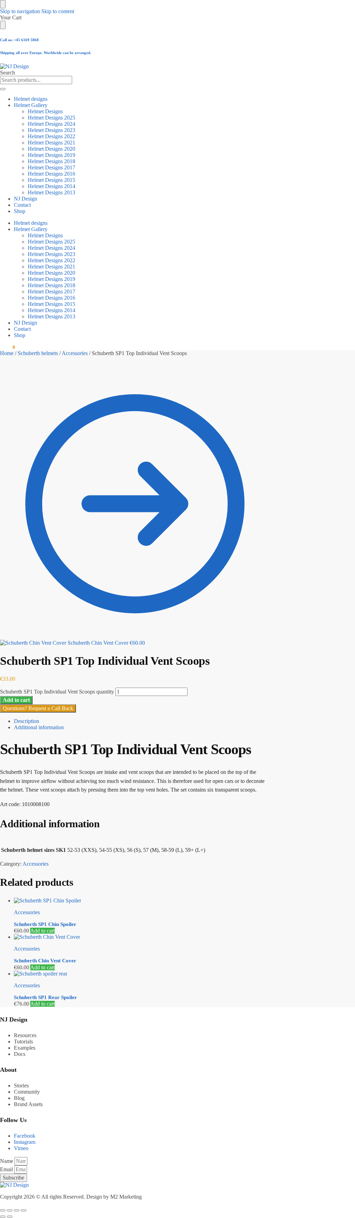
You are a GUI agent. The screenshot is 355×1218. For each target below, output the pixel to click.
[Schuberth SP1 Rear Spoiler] (142, 974)
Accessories (75, 353)
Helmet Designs (45, 111)
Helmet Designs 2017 (51, 167)
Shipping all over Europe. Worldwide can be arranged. (45, 53)
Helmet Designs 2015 (51, 180)
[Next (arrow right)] (9, 1217)
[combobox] (36, 80)
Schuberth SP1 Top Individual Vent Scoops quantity (57, 692)
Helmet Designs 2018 (51, 161)
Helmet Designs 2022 (51, 136)
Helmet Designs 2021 (51, 142)
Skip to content (57, 11)
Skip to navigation (20, 11)
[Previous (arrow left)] (3, 1217)
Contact (22, 205)
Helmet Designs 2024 (51, 124)
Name (7, 1161)
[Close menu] (3, 4)
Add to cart (16, 700)
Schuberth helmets (38, 353)
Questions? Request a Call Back (38, 708)
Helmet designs (30, 99)
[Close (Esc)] (23, 1210)
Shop (19, 211)
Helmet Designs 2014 (51, 186)
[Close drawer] (3, 25)
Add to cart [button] (42, 931)
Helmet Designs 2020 (51, 149)
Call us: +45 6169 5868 (19, 40)
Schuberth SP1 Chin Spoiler (45, 924)
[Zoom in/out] (3, 1210)
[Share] (16, 1210)
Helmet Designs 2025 (51, 118)
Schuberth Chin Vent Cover (45, 960)
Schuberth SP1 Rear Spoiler (45, 997)
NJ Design (25, 199)
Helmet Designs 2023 (51, 130)
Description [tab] (26, 721)
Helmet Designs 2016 (51, 174)
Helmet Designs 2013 (51, 192)
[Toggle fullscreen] (9, 1210)
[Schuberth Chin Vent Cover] (142, 937)
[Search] (3, 89)
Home (7, 353)
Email (7, 1169)
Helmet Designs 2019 (51, 155)
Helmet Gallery (30, 105)
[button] (7, 347)
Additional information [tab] (39, 727)
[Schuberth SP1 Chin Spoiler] (142, 901)
